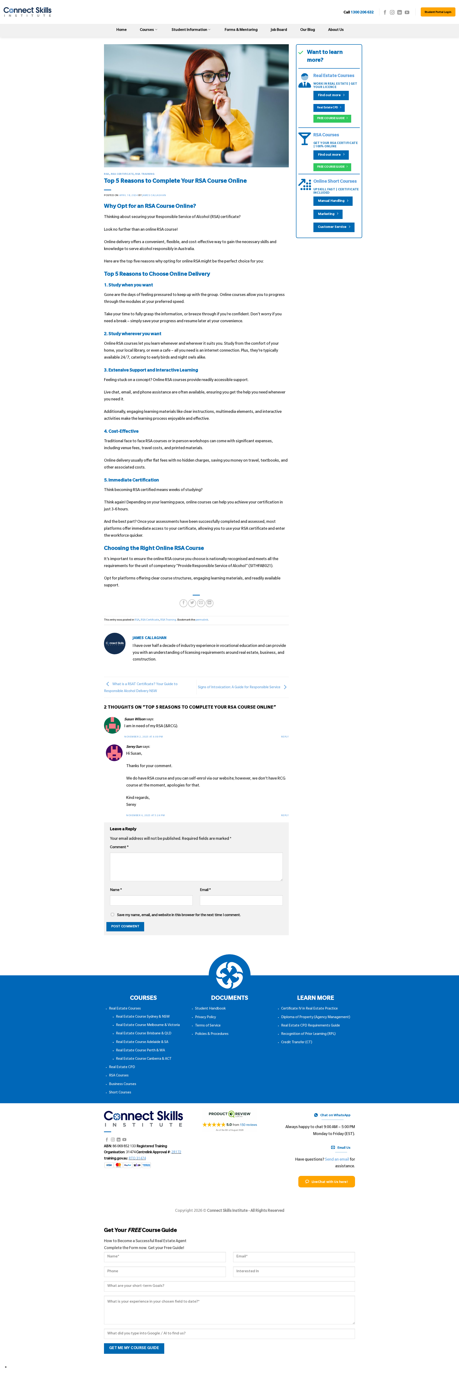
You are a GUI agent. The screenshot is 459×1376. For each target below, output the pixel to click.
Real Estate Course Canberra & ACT (144, 1059)
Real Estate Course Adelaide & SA (142, 1042)
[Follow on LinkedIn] (399, 12)
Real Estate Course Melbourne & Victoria (148, 1025)
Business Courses (122, 1085)
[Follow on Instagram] (392, 12)
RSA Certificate (122, 174)
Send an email (337, 1160)
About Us (336, 30)
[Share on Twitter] (192, 603)
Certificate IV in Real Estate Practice (309, 1009)
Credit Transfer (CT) (296, 1043)
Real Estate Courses (333, 76)
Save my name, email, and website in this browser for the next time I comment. (179, 915)
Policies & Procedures (212, 1034)
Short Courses (120, 1093)
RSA (106, 174)
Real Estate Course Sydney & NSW (143, 1017)
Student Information (189, 30)
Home (121, 30)
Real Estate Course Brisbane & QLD (143, 1034)
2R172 (176, 1153)
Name (116, 890)
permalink (202, 620)
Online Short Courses (335, 182)
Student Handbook (210, 1009)
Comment (119, 848)
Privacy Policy (205, 1018)
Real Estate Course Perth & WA (140, 1051)
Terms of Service (208, 1026)
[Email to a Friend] (201, 603)
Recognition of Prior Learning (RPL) (308, 1034)
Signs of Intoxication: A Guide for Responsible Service (239, 687)
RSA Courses (326, 135)
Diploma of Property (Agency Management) (315, 1018)
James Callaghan (154, 195)
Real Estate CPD (122, 1068)
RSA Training (144, 174)
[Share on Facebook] (183, 603)
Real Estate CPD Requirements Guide (310, 1026)
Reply (285, 737)
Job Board (279, 30)
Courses (147, 30)
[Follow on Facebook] (385, 12)
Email (205, 890)
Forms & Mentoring (241, 30)
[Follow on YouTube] (407, 12)
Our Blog (307, 30)
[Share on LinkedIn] (209, 603)
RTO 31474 (137, 1159)
